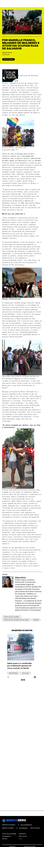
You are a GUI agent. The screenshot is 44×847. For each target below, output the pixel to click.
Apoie (20, 838)
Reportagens (8, 59)
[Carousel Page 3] (24, 680)
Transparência (6, 836)
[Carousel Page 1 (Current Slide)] (20, 680)
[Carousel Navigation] (21, 677)
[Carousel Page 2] (22, 680)
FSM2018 (36, 620)
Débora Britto (7, 52)
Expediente (22, 833)
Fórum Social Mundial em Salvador (16, 620)
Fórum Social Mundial (12, 616)
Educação (25, 673)
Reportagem (13, 673)
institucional (35, 828)
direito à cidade (8, 828)
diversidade (23, 828)
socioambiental (26, 825)
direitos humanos (8, 824)
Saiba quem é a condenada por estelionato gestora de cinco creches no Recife (19, 665)
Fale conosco (23, 836)
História (4, 838)
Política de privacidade (9, 833)
